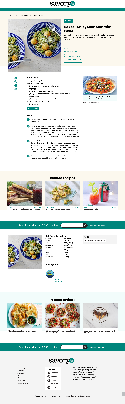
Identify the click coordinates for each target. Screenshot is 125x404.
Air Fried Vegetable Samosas (58, 209)
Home (10, 15)
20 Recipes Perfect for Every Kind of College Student (60, 332)
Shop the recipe (33, 109)
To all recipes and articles (97, 225)
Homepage (21, 368)
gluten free (89, 240)
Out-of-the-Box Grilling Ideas (100, 99)
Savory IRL (21, 381)
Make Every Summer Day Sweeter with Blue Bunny (99, 332)
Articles (20, 373)
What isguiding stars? (59, 280)
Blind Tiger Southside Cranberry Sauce (24, 209)
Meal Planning (21, 377)
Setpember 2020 (100, 240)
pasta (68, 21)
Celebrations (22, 383)
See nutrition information (73, 62)
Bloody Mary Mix (91, 209)
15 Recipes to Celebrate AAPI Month (22, 331)
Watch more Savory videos (91, 102)
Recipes (16, 15)
